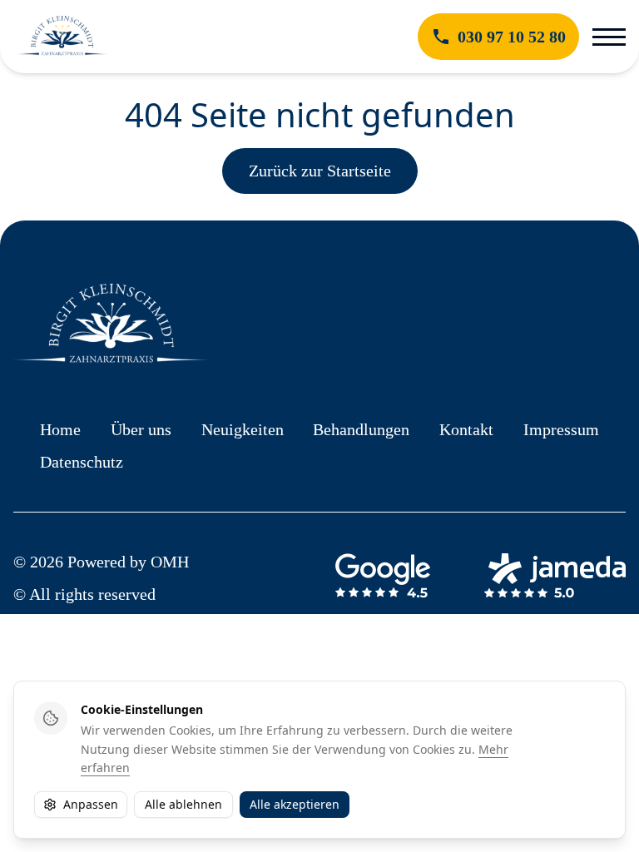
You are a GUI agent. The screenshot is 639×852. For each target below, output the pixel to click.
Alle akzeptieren (294, 804)
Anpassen (90, 804)
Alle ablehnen (183, 804)
